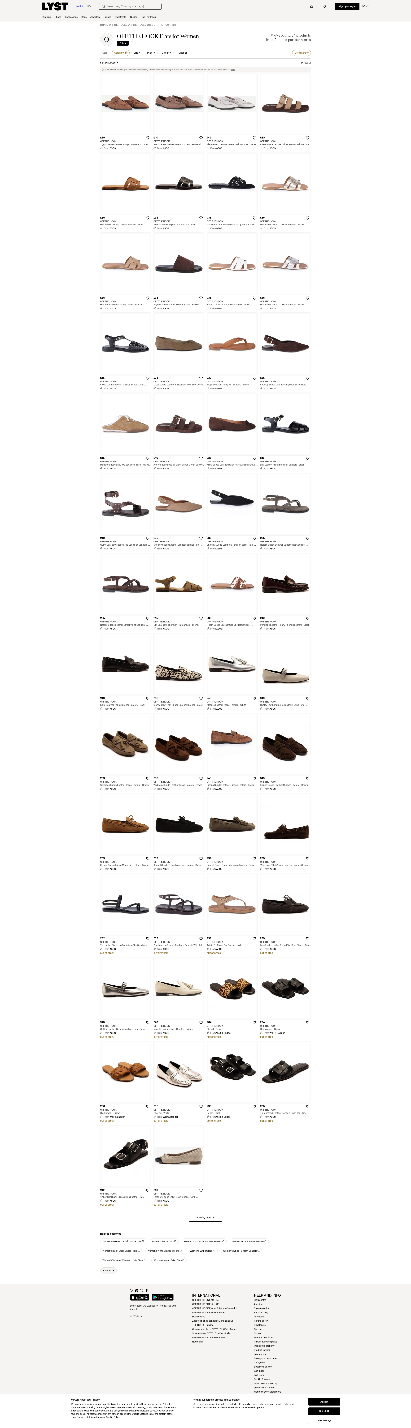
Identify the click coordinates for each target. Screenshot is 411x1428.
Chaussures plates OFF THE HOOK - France (214, 1329)
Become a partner (263, 1366)
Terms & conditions (264, 1337)
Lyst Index (259, 1370)
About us (258, 1304)
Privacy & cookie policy (265, 1341)
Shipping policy (261, 1308)
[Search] (103, 6)
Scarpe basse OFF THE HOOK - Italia (211, 1333)
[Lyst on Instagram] (131, 1291)
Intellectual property (264, 1345)
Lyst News (259, 1375)
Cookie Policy (112, 1417)
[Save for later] (147, 138)
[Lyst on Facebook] (146, 1291)
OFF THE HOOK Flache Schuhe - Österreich (214, 1308)
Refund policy (261, 1320)
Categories (259, 1362)
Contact (258, 1333)
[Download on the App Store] (139, 1298)
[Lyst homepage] (55, 6)
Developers (260, 1325)
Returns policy (261, 1312)
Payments (259, 1316)
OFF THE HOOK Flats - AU (205, 1300)
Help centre (260, 1300)
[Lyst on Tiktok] (136, 1291)
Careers (258, 1329)
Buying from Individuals (265, 1358)
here (233, 69)
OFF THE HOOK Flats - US (205, 1304)
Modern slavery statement (267, 1391)
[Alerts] (311, 6)
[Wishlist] (324, 6)
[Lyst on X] (141, 1291)
